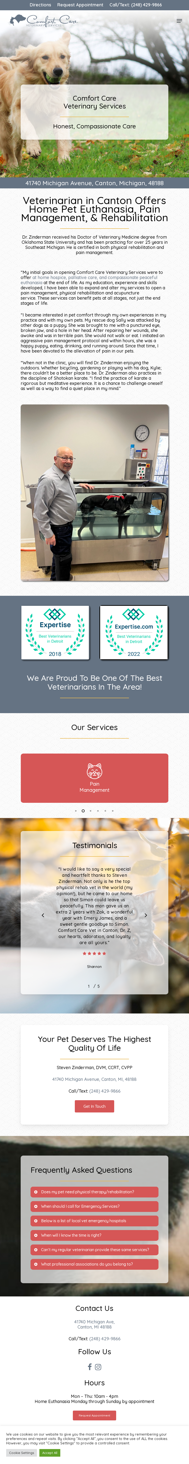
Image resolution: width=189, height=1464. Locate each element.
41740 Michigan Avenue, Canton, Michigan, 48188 (95, 183)
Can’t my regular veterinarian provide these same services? (95, 1249)
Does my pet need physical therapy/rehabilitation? (87, 1191)
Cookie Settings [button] (21, 1453)
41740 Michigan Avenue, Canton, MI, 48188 (94, 1079)
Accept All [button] (49, 1453)
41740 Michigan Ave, (94, 1322)
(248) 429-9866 (105, 1091)
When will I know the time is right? (71, 1235)
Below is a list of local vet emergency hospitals (83, 1220)
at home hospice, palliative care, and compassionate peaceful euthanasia (89, 280)
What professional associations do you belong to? (87, 1264)
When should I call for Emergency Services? (80, 1206)
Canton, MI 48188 (95, 1327)
